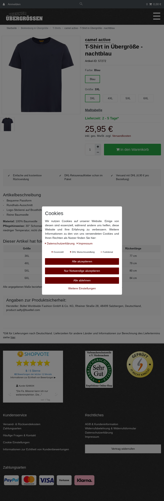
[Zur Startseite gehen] (11, 28)
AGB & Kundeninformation (101, 424)
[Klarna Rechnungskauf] (84, 480)
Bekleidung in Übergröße (34, 28)
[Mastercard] (29, 480)
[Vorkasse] (64, 480)
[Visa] (46, 480)
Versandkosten (121, 135)
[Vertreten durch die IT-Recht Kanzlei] (140, 364)
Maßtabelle (93, 110)
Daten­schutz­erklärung (61, 243)
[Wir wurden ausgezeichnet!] (99, 369)
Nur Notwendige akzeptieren (82, 270)
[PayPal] (11, 480)
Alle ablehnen (82, 280)
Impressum (92, 436)
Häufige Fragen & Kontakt (19, 435)
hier (13, 337)
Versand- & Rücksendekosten (21, 424)
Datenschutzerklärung (99, 432)
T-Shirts (56, 28)
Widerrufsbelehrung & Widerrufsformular (110, 428)
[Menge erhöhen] (98, 147)
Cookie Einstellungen (16, 442)
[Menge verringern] (98, 152)
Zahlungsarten (12, 428)
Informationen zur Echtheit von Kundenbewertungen (36, 449)
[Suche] (81, 4)
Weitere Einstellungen (82, 288)
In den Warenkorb (134, 150)
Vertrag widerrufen (123, 448)
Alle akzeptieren (82, 261)
